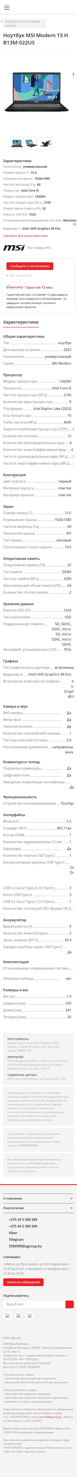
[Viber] (18, 1315)
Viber (13, 1233)
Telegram (16, 1239)
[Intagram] (7, 1315)
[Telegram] (29, 1315)
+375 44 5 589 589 (23, 1226)
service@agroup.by (49, 1417)
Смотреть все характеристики (25, 236)
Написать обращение (23, 1282)
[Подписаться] (69, 1304)
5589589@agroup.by (25, 1246)
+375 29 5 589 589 (23, 1219)
